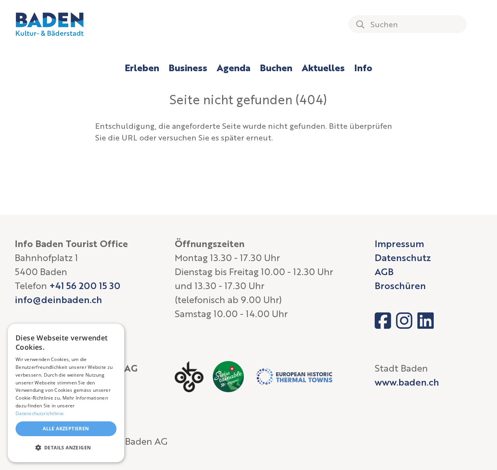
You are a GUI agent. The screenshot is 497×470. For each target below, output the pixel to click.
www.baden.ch (407, 382)
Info (363, 67)
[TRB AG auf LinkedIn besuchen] (425, 320)
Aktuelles (323, 67)
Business (188, 67)
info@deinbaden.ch (58, 299)
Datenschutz (403, 257)
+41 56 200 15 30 (84, 285)
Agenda (233, 67)
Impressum (399, 243)
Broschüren (400, 285)
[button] (66, 447)
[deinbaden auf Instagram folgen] (404, 320)
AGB (384, 271)
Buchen (276, 67)
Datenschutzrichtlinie (40, 413)
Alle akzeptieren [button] (66, 428)
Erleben (142, 67)
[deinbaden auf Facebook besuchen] (383, 320)
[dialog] (66, 393)
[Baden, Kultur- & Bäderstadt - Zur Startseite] (50, 24)
